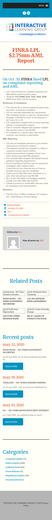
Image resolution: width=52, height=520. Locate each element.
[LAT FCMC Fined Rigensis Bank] (14, 310)
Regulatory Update (15, 475)
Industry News (13, 467)
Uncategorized (13, 479)
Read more (11, 366)
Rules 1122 (25, 97)
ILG (9, 211)
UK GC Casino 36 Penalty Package (36, 317)
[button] (41, 5)
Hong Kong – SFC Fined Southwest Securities (13, 301)
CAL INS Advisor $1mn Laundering (36, 299)
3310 (38, 97)
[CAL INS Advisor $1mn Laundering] (38, 293)
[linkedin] (28, 13)
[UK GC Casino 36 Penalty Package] (38, 310)
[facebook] (24, 13)
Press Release (13, 471)
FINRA (26, 79)
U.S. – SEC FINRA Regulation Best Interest (26, 410)
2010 (44, 97)
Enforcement (13, 205)
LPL (45, 79)
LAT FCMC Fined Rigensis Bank (11, 317)
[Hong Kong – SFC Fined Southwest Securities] (14, 293)
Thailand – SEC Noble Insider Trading (24, 382)
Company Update (14, 459)
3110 (33, 97)
